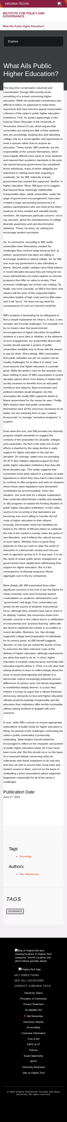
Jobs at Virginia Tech (33, 1072)
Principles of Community (33, 998)
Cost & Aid (33, 1039)
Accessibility (33, 1027)
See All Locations (30, 980)
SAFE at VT (33, 1044)
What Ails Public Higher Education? (23, 26)
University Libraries (33, 1022)
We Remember (35, 1016)
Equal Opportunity (33, 1055)
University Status (33, 993)
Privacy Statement (33, 1004)
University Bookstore (33, 1067)
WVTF (33, 1061)
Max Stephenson (29, 874)
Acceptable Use (33, 1010)
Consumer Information (33, 1033)
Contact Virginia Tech (33, 986)
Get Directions (27, 975)
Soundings (25, 856)
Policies (33, 1050)
